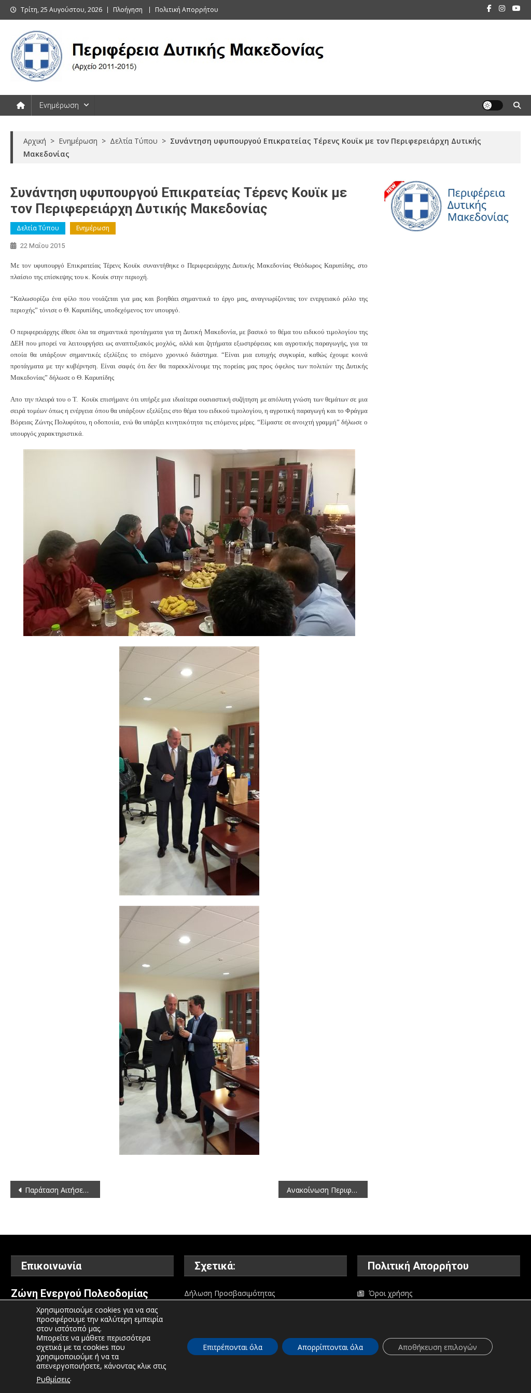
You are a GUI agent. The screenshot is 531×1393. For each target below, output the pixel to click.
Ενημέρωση (59, 105)
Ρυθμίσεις (53, 1379)
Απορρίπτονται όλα (330, 1347)
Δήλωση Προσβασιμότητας (229, 1293)
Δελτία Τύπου (38, 228)
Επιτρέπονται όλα (232, 1347)
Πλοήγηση (128, 9)
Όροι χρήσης (390, 1293)
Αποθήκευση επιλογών (437, 1347)
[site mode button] (492, 105)
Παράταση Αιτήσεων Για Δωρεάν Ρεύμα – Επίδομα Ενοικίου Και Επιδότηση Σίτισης (62, 1190)
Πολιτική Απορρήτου (186, 9)
